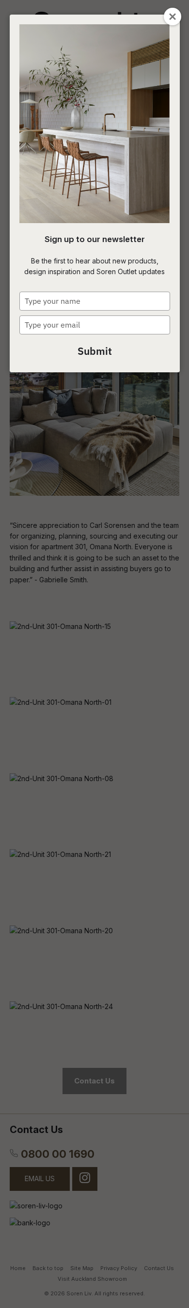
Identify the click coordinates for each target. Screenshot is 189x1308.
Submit (95, 351)
